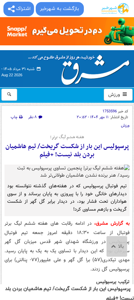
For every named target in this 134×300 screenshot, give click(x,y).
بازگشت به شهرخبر (59, 8)
